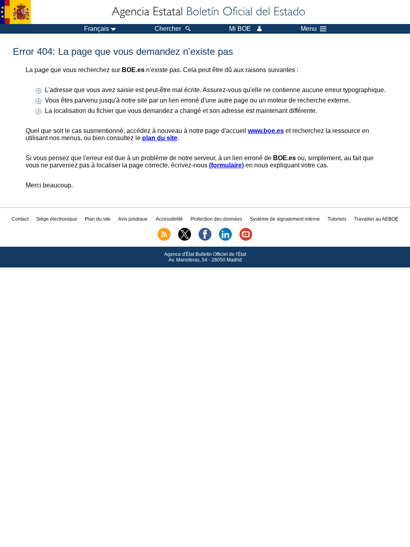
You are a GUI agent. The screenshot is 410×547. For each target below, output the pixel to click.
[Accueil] (208, 12)
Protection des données (216, 219)
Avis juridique (133, 219)
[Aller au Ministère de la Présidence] (15, 12)
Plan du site (98, 219)
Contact (20, 219)
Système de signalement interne (285, 219)
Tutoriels (337, 219)
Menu (309, 29)
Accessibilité (169, 219)
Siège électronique (56, 219)
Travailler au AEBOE (376, 219)
